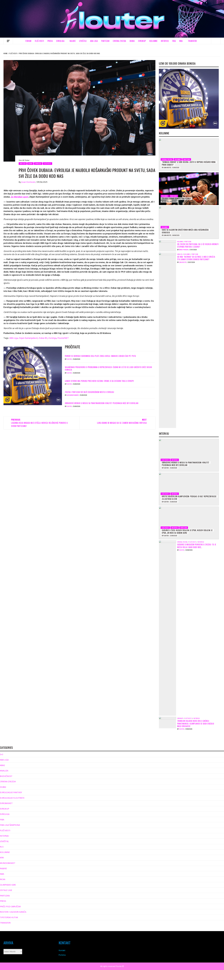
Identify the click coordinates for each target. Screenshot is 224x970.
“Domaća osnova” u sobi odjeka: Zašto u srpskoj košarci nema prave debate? (189, 163)
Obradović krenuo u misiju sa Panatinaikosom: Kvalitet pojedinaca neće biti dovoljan (101, 403)
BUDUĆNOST (6, 776)
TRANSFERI (192, 40)
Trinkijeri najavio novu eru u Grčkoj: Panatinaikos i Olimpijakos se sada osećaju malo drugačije (195, 724)
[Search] (216, 40)
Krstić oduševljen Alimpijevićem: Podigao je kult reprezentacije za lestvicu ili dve (189, 497)
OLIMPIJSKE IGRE (8, 885)
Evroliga (52, 338)
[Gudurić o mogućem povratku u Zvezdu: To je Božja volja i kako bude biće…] (167, 628)
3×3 (1, 754)
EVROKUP (142, 40)
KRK (2, 857)
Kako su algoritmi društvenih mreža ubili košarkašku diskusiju (185, 231)
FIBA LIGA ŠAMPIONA (10, 825)
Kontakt (62, 950)
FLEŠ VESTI (39, 40)
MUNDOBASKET (7, 863)
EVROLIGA (60, 40)
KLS (2, 846)
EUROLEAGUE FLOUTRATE (12, 798)
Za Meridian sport (19, 196)
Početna (62, 955)
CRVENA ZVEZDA (119, 40)
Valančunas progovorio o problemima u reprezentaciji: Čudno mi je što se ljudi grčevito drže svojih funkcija (108, 368)
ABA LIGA (94, 40)
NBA (181, 40)
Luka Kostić (167, 167)
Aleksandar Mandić (73, 395)
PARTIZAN (105, 40)
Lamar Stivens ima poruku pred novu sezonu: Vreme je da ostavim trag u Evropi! (99, 381)
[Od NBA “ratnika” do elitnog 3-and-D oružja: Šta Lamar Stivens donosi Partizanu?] (167, 340)
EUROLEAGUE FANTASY (11, 792)
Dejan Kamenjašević (28, 338)
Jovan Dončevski (28, 182)
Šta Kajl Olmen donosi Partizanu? (176, 198)
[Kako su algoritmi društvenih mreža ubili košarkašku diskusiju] (189, 222)
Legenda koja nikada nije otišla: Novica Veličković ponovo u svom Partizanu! (39, 422)
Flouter (69, 359)
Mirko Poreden (184, 250)
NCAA (2, 879)
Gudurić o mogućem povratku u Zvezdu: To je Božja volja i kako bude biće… (196, 545)
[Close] (220, 3)
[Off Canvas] (8, 41)
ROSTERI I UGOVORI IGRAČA (13, 912)
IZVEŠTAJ (83, 40)
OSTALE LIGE (6, 890)
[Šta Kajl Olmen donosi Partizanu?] (189, 188)
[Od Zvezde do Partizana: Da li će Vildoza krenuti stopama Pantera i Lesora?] (167, 245)
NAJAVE (73, 40)
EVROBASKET (6, 803)
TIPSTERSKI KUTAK (9, 917)
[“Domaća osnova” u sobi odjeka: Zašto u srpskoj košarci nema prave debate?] (189, 154)
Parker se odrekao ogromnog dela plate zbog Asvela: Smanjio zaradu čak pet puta (100, 356)
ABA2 (2, 765)
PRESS (50, 40)
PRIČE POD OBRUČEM (10, 906)
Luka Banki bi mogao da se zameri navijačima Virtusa (122, 421)
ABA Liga (13, 338)
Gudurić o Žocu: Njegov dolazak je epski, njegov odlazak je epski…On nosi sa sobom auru (187, 531)
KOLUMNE (153, 40)
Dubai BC (43, 338)
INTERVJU (165, 40)
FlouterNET (63, 338)
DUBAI (132, 40)
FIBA (174, 40)
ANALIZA (179, 254)
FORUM (28, 40)
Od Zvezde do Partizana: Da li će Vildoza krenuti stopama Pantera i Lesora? (198, 245)
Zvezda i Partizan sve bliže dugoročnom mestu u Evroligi (89, 392)
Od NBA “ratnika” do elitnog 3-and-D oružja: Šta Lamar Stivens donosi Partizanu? (196, 258)
